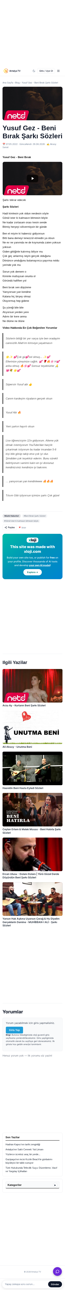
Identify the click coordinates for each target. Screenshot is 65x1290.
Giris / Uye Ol (46, 70)
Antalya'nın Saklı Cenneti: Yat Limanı (24, 1149)
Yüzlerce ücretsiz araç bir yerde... (23, 1154)
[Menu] (58, 71)
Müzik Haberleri (11, 516)
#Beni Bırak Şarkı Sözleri (35, 516)
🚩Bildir (22, 527)
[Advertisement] (32, 33)
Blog (17, 82)
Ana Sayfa (8, 82)
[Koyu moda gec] (34, 71)
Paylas (11, 527)
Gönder (55, 1284)
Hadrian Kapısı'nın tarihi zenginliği (23, 1144)
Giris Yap (14, 1030)
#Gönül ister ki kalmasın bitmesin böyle (21, 521)
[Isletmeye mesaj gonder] (57, 1271)
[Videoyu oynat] (32, 178)
